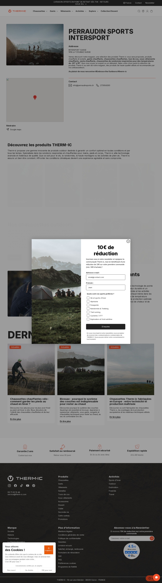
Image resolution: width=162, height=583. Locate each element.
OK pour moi (47, 570)
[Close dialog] (128, 241)
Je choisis (29, 570)
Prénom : (90, 283)
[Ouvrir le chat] (156, 577)
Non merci (11, 570)
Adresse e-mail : (93, 273)
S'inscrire (106, 327)
